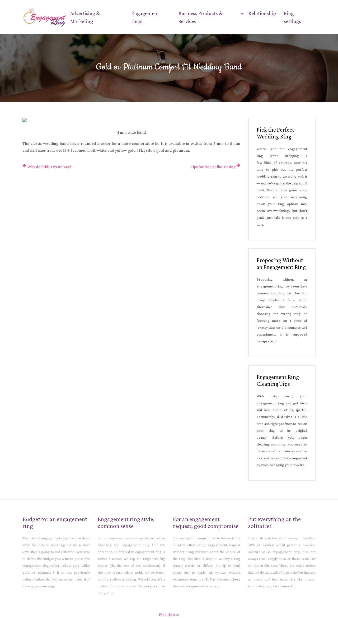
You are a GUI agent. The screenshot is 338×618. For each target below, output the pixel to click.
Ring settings (292, 17)
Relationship (262, 13)
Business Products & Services (201, 17)
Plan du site (169, 614)
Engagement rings (145, 17)
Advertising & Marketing (85, 17)
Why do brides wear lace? (49, 166)
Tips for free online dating (213, 166)
